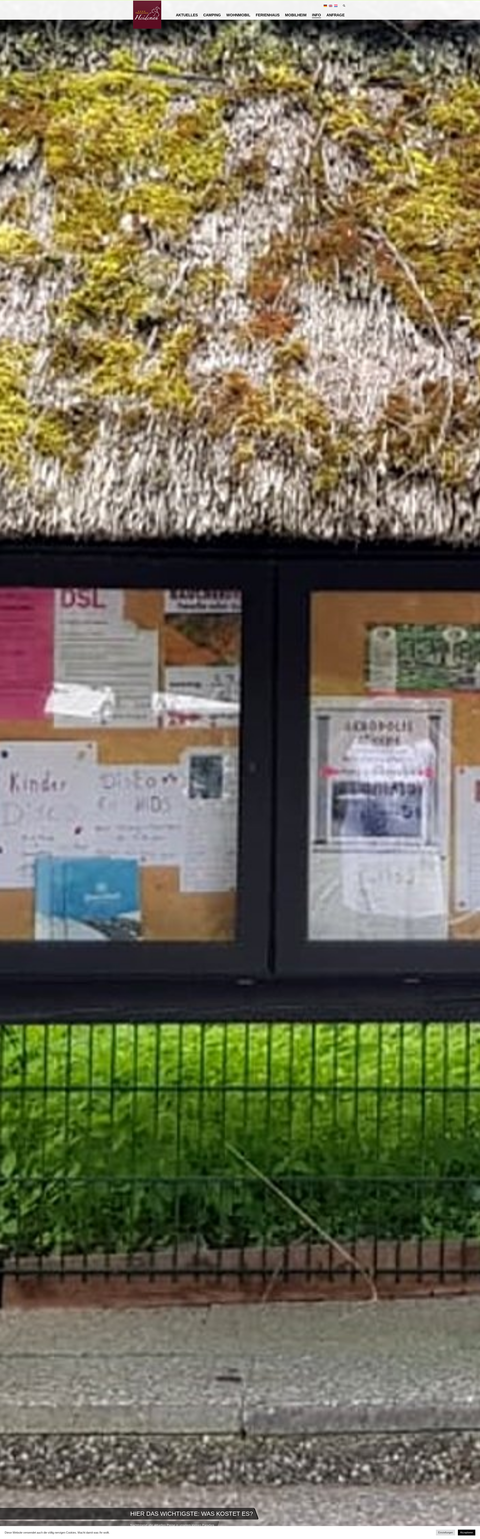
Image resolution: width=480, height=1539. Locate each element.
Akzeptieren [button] (466, 1532)
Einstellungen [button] (445, 1532)
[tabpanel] (240, 769)
